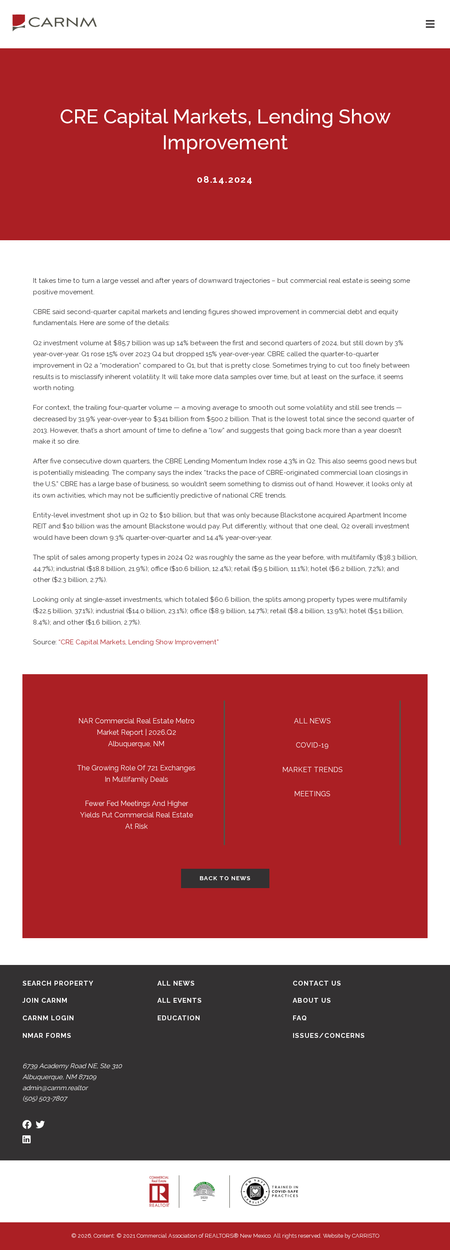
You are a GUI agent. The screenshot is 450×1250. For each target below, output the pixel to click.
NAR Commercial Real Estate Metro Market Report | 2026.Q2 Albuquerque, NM (136, 732)
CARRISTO (365, 1235)
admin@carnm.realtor (54, 1088)
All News (312, 721)
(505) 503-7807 (44, 1098)
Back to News (225, 878)
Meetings (312, 794)
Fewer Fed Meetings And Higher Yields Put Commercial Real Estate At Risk (136, 815)
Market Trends (312, 770)
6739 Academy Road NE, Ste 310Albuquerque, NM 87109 (72, 1071)
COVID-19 (312, 745)
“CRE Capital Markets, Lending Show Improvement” (138, 642)
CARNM (54, 22)
